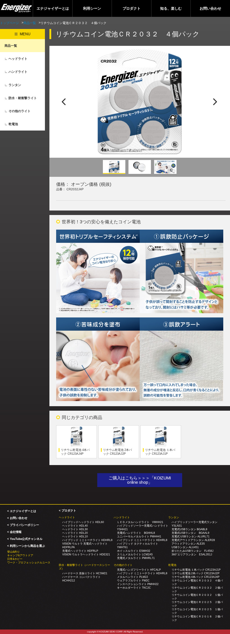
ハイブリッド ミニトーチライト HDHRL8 (87, 540)
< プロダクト (67, 510)
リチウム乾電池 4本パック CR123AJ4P (75, 451)
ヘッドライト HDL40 (75, 525)
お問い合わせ (210, 8)
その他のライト (123, 565)
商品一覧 (29, 23)
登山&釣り (13, 551)
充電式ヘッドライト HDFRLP (80, 550)
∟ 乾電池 (11, 124)
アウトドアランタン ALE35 (188, 543)
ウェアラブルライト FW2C (133, 580)
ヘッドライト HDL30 (75, 529)
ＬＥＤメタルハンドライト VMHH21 (140, 522)
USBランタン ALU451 (185, 547)
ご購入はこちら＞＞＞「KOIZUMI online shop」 (141, 480)
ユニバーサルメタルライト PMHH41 (139, 536)
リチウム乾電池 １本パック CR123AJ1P (160, 451)
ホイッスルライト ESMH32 (133, 550)
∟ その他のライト (17, 111)
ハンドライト (122, 517)
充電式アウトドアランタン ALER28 (193, 540)
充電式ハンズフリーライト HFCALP (139, 569)
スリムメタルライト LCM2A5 (135, 554)
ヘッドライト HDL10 (75, 536)
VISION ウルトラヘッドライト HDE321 (86, 554)
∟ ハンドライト (15, 71)
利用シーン (92, 8)
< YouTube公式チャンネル (24, 539)
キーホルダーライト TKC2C (134, 587)
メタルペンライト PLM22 (132, 577)
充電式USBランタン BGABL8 (189, 529)
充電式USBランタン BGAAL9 (190, 532)
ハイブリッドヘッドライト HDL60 (83, 522)
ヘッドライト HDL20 (75, 532)
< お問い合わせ (17, 518)
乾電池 (172, 565)
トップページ (9, 23)
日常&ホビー (14, 559)
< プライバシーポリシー (23, 525)
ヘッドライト (67, 517)
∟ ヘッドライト (15, 58)
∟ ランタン (12, 85)
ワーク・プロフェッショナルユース (28, 562)
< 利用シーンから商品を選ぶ (26, 546)
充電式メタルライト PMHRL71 (136, 558)
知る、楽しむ (171, 8)
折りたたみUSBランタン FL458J (192, 550)
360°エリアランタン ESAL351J (192, 554)
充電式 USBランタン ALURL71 (191, 536)
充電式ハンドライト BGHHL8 (136, 532)
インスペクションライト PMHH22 (138, 584)
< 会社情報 (14, 532)
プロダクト (132, 8)
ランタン (173, 517)
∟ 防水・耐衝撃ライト (20, 98)
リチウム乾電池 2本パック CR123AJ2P (117, 451)
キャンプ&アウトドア (20, 555)
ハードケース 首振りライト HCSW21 (84, 573)
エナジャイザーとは (53, 8)
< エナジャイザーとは (21, 511)
